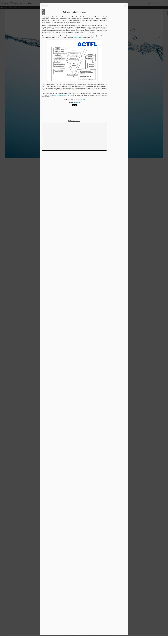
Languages (77, 102)
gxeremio (82, 99)
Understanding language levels (74, 12)
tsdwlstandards (78, 37)
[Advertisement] (117, 36)
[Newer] (42, 5)
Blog (11, 7)
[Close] (125, 5)
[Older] (46, 5)
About (15, 7)
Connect (21, 7)
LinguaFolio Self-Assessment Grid (59, 95)
